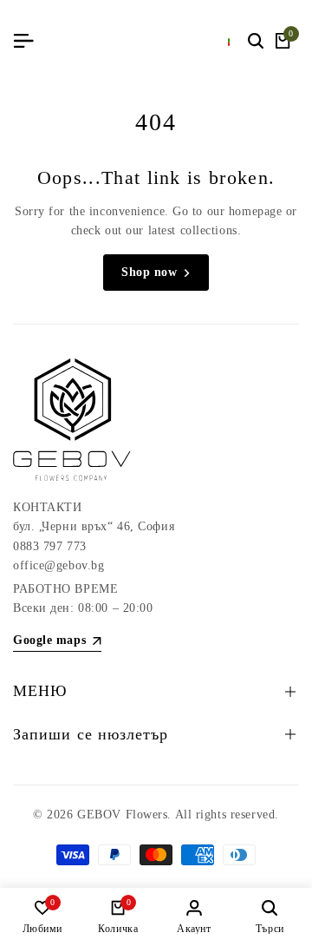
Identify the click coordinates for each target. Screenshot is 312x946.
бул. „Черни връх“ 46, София (93, 526)
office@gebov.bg (58, 565)
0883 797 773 (50, 546)
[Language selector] (229, 41)
